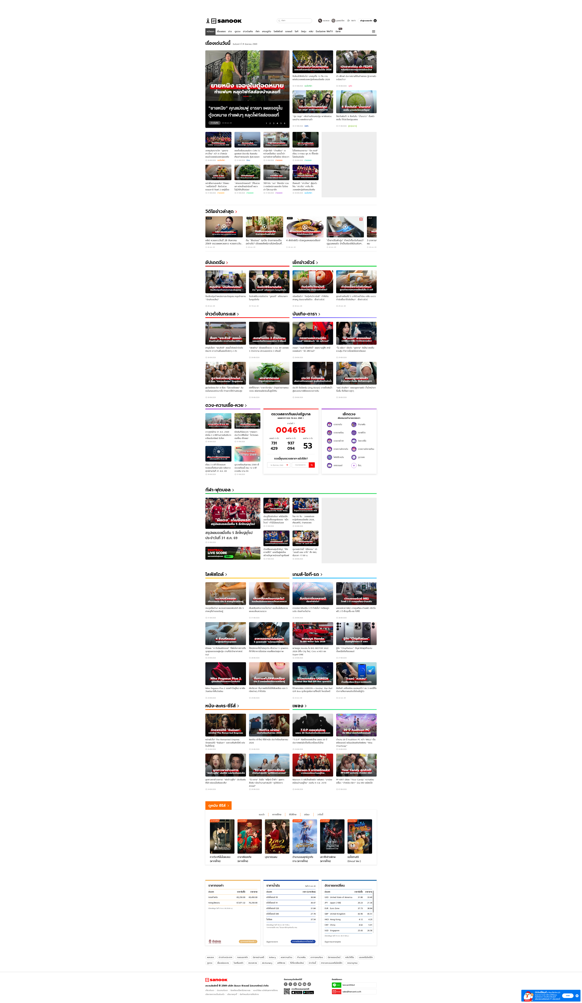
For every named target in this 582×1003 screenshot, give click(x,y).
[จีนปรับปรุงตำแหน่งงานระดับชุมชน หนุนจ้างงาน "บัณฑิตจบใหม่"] (225, 281)
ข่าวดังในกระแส (220, 313)
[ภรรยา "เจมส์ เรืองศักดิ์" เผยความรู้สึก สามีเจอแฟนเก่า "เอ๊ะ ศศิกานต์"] (313, 333)
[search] (312, 465)
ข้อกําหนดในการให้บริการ (249, 994)
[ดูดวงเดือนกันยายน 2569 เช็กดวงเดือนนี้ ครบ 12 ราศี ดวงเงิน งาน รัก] (247, 454)
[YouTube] (300, 984)
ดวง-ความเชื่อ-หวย (224, 405)
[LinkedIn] (304, 984)
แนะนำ (261, 814)
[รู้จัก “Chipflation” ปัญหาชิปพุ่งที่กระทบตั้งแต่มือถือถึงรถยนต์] (356, 633)
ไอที (296, 31)
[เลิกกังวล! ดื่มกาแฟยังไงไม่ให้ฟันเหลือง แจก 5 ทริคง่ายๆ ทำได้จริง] (269, 673)
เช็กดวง (349, 414)
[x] (290, 984)
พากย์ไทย (276, 814)
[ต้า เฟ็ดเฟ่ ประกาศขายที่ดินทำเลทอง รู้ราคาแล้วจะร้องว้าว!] (356, 61)
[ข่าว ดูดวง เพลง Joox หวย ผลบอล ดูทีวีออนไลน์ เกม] (216, 980)
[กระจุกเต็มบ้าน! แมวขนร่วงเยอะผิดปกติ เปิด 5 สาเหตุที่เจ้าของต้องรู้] (225, 593)
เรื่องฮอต (221, 31)
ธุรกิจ (350, 86)
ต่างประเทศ (278, 160)
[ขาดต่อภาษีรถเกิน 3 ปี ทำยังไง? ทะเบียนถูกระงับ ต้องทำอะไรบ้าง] (313, 593)
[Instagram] (295, 984)
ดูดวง (237, 31)
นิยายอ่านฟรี (258, 957)
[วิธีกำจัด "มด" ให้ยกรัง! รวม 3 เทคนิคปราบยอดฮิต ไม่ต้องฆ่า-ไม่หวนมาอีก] (276, 172)
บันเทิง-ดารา (305, 313)
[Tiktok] (309, 984)
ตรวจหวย (252, 962)
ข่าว (230, 31)
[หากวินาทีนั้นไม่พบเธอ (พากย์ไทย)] (222, 836)
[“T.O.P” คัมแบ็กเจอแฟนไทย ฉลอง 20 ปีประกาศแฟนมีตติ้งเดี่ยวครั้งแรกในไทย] (313, 725)
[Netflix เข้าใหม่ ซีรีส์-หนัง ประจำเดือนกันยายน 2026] (269, 725)
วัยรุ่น (303, 31)
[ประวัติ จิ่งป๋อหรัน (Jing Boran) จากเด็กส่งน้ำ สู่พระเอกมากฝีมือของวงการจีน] (313, 373)
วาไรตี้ (320, 814)
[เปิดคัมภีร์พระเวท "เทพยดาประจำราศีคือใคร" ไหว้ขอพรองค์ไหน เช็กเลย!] (247, 421)
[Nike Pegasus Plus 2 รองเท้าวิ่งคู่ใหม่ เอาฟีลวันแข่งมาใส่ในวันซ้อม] (225, 673)
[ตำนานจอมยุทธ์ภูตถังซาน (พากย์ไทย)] (305, 836)
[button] (279, 20)
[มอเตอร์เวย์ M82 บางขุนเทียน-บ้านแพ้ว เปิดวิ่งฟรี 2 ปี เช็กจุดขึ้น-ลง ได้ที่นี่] (356, 593)
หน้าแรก (210, 31)
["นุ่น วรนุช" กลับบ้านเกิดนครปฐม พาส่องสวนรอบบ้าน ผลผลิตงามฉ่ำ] (313, 101)
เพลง (298, 705)
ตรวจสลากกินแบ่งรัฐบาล (291, 414)
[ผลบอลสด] (232, 553)
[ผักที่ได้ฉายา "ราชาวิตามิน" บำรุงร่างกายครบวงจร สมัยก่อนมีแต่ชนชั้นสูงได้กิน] (269, 373)
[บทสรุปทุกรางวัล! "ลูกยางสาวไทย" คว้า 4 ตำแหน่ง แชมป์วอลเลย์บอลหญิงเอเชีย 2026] (218, 140)
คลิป (311, 31)
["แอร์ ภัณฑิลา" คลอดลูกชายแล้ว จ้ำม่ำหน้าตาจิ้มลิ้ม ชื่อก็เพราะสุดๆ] (356, 373)
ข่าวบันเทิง (248, 31)
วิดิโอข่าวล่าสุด (219, 211)
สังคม (248, 160)
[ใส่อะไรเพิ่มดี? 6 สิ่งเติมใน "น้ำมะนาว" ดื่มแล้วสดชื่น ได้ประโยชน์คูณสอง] (356, 101)
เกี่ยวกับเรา (209, 990)
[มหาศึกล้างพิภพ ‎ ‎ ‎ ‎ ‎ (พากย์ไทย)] (332, 836)
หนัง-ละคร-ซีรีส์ (220, 705)
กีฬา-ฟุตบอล (218, 489)
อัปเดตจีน (215, 262)
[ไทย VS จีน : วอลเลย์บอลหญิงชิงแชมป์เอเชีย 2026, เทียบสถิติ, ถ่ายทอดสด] (306, 505)
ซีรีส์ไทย (292, 814)
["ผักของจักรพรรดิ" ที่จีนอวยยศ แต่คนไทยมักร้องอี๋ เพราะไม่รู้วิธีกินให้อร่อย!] (247, 172)
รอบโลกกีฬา (308, 86)
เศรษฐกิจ (266, 31)
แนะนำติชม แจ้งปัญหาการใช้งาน (265, 990)
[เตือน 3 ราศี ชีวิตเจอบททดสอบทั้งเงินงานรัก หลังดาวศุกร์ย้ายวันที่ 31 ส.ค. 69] (218, 454)
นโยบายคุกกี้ (232, 994)
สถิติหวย (281, 962)
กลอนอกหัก (242, 957)
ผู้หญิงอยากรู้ (352, 126)
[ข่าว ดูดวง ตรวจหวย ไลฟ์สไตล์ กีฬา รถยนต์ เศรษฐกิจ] (223, 21)
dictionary (267, 962)
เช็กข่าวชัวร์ (304, 262)
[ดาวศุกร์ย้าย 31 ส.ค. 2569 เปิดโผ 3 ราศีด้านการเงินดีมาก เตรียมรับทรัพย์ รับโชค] (218, 421)
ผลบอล (210, 957)
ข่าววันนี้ (312, 962)
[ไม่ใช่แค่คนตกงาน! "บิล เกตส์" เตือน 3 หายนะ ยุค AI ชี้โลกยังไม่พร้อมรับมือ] (306, 140)
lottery (272, 957)
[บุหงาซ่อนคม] (277, 836)
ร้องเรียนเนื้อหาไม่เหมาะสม (241, 990)
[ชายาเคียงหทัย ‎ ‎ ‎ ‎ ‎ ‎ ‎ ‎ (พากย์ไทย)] (249, 836)
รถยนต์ (288, 31)
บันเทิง (306, 126)
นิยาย (338, 31)
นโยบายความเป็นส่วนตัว (214, 994)
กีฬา (257, 31)
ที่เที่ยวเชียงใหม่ (297, 962)
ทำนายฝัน (301, 957)
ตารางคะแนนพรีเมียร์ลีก (331, 962)
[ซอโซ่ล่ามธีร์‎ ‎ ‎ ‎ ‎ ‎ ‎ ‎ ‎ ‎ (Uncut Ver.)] (360, 836)
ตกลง (568, 995)
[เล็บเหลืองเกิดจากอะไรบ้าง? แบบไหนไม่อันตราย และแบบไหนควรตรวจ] (269, 593)
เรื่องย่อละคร (223, 962)
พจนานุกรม (352, 962)
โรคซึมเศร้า (238, 962)
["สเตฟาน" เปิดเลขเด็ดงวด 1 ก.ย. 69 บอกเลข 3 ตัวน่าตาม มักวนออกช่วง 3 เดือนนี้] (269, 333)
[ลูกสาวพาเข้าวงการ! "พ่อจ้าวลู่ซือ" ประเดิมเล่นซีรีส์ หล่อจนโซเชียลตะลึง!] (225, 765)
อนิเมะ (307, 814)
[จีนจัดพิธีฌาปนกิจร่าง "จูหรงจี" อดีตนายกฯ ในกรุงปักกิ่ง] (269, 281)
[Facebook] (286, 984)
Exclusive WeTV (324, 31)
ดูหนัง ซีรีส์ (217, 805)
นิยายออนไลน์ (334, 957)
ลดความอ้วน (286, 957)
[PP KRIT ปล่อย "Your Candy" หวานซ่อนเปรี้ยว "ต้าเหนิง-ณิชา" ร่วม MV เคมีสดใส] (356, 765)
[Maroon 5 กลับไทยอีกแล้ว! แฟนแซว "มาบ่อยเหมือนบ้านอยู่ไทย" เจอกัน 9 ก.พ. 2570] (313, 765)
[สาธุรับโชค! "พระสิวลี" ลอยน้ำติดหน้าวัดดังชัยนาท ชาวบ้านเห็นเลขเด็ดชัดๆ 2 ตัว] (225, 333)
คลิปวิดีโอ (349, 957)
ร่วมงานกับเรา (222, 990)
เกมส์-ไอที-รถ (306, 574)
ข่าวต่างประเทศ (225, 957)
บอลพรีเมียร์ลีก (366, 957)
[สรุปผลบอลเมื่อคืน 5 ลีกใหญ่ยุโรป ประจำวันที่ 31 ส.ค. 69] (232, 513)
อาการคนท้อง (317, 957)
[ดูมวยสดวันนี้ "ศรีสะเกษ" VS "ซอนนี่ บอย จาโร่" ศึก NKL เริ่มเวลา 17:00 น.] (306, 538)
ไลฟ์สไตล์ (278, 31)
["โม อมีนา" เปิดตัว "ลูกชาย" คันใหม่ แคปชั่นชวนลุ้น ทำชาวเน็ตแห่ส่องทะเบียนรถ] (356, 333)
